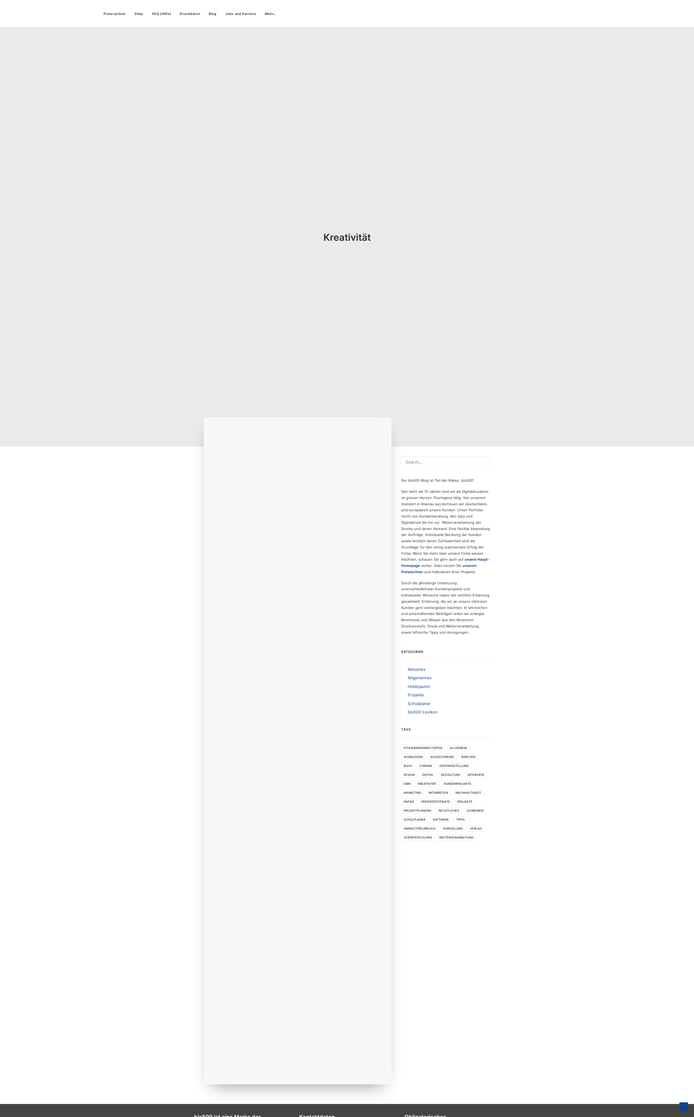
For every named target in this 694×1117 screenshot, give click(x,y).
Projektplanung (417, 811)
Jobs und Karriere (240, 14)
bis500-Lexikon (423, 712)
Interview (476, 775)
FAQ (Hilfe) (161, 14)
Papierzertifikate (435, 802)
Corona (425, 766)
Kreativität (427, 784)
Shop (138, 14)
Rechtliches (449, 811)
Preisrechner (115, 14)
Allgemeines (420, 677)
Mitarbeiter (438, 793)
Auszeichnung (442, 757)
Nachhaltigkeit (468, 793)
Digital (427, 775)
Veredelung (453, 828)
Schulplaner (419, 703)
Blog (212, 14)
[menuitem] (115, 13)
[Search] (445, 462)
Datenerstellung (454, 766)
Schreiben (475, 811)
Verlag (476, 828)
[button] (654, 13)
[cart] (681, 13)
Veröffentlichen (418, 837)
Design (409, 775)
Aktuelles (417, 669)
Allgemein (458, 748)
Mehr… (270, 14)
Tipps (460, 819)
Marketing (412, 793)
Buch (408, 766)
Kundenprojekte (457, 784)
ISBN (407, 784)
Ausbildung (413, 757)
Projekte (416, 694)
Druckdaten (190, 14)
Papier (409, 802)
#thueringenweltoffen (423, 748)
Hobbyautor (419, 686)
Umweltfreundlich (419, 828)
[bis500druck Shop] (49, 13)
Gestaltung (450, 775)
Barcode (468, 757)
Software (441, 819)
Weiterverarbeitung (456, 837)
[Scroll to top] (683, 1106)
